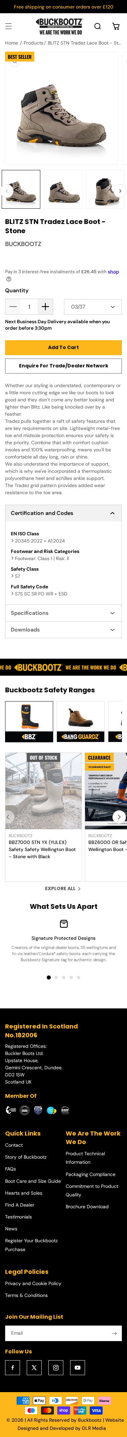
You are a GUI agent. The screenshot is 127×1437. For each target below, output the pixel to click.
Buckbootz (90, 1420)
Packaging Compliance (90, 1174)
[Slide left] (7, 191)
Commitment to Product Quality (92, 1190)
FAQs (10, 1169)
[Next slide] (119, 817)
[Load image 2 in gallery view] (63, 189)
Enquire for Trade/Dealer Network (63, 365)
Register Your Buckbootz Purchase (31, 1244)
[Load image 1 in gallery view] (21, 189)
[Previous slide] (8, 817)
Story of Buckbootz (25, 1157)
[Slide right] (120, 191)
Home (11, 43)
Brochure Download (87, 1207)
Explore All (60, 888)
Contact (14, 1145)
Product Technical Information (85, 1157)
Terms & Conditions (26, 1295)
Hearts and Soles (23, 1193)
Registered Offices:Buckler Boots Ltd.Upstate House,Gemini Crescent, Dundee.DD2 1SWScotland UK (34, 1064)
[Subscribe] (114, 1333)
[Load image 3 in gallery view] (105, 189)
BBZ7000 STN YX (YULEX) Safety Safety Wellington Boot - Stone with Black (42, 849)
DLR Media (94, 1428)
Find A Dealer (19, 1205)
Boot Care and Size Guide (33, 1181)
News (11, 1229)
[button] (8, 26)
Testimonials (18, 1217)
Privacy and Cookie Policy (33, 1283)
